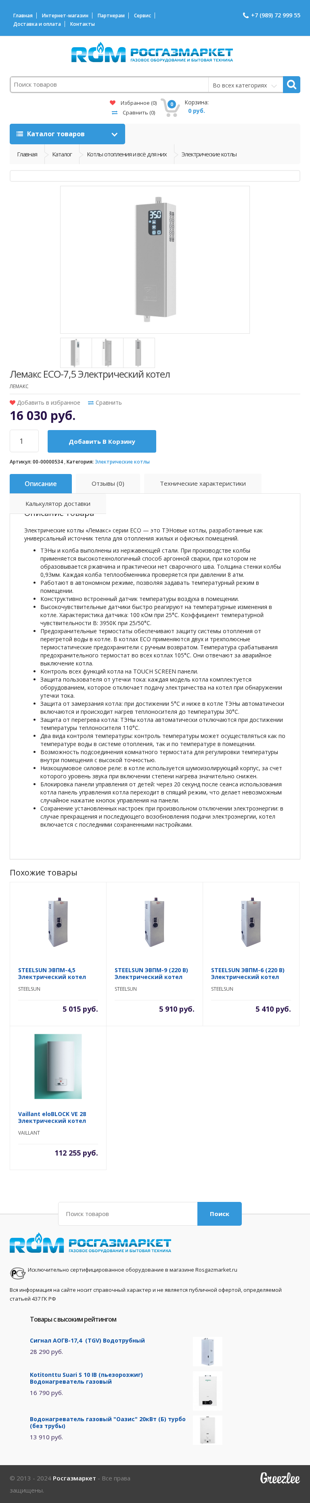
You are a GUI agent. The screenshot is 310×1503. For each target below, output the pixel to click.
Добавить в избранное (47, 402)
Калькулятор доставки (57, 503)
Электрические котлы (122, 461)
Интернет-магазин (65, 15)
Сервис (142, 15)
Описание (41, 483)
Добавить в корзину (102, 441)
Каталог (62, 154)
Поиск (219, 1214)
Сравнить (138, 112)
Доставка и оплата (37, 24)
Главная (23, 15)
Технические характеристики (203, 483)
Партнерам (111, 15)
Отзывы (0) (108, 483)
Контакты (82, 24)
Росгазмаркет (74, 1478)
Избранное (138, 102)
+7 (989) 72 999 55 (275, 15)
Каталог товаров (55, 133)
